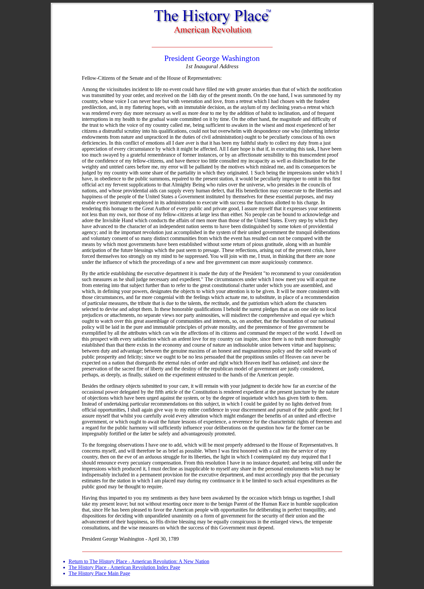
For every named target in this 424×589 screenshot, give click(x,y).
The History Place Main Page (99, 573)
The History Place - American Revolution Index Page (124, 567)
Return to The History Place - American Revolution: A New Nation (139, 561)
